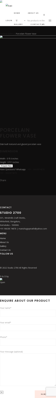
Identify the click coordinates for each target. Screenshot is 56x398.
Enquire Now (6, 166)
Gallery (11, 33)
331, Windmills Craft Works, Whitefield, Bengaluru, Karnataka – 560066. (13, 221)
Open (2, 282)
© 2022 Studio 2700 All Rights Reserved (18, 267)
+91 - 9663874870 (36, 169)
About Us (4, 242)
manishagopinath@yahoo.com (33, 228)
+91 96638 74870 (8, 228)
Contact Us (5, 250)
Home (3, 33)
